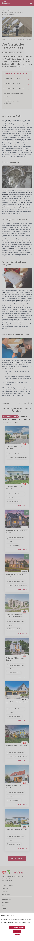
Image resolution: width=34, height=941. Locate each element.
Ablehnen (17, 931)
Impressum (20, 939)
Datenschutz (14, 939)
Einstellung (17, 934)
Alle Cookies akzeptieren (17, 927)
